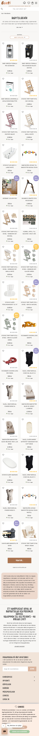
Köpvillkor (7, 684)
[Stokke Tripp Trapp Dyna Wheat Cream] (29, 531)
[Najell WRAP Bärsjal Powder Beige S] (9, 496)
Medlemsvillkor (9, 692)
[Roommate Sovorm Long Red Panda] (9, 359)
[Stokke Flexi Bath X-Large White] (9, 153)
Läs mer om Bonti (19, 646)
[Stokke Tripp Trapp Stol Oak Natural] (29, 87)
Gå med (32, 669)
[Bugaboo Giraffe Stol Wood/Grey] (29, 186)
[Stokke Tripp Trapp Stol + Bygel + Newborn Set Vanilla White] (9, 255)
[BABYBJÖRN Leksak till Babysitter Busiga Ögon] (29, 153)
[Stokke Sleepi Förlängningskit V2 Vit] (9, 290)
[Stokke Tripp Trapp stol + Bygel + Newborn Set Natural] (9, 219)
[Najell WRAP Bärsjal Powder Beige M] (9, 392)
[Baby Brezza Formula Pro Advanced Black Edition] (29, 51)
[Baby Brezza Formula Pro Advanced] (9, 51)
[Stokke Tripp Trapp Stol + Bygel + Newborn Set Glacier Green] (29, 255)
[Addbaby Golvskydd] (9, 186)
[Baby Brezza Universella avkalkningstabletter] (9, 87)
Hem (2, 13)
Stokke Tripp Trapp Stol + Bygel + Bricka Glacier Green (10, 338)
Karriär (6, 688)
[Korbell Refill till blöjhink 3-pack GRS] (29, 219)
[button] (32, 3)
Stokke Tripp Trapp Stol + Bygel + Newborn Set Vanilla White (10, 269)
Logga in (6, 699)
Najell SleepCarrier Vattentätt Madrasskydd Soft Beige (29, 442)
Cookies (6, 695)
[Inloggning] (24, 3)
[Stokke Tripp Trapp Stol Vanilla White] (29, 120)
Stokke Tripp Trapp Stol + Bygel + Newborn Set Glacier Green (29, 269)
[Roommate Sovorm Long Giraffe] (29, 323)
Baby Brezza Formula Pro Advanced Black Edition (29, 66)
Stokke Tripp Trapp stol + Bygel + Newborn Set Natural (10, 234)
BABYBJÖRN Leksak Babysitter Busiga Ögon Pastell (29, 510)
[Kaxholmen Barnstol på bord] (9, 531)
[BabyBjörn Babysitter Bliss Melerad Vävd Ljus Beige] (9, 427)
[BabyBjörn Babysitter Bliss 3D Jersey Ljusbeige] (29, 392)
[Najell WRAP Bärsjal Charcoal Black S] (29, 463)
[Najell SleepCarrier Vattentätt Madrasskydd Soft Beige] (29, 427)
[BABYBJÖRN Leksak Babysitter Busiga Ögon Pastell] (29, 496)
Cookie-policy (6, 723)
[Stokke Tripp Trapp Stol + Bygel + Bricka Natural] (29, 290)
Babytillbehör (7, 13)
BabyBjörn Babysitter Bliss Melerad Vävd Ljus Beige (10, 442)
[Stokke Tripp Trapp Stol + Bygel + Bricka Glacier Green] (9, 323)
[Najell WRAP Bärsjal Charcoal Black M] (29, 359)
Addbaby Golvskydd (10, 198)
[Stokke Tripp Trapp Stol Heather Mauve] (9, 120)
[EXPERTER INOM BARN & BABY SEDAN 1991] (6, 3)
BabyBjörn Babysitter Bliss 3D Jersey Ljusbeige (29, 406)
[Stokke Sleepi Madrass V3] (9, 463)
